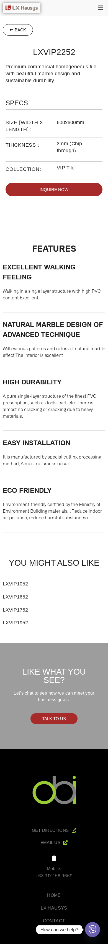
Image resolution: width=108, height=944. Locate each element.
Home (54, 895)
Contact (54, 920)
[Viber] (92, 929)
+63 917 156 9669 (54, 875)
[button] (75, 8)
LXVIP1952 (15, 622)
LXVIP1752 (15, 610)
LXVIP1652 (15, 597)
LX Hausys (54, 908)
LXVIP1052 (15, 584)
